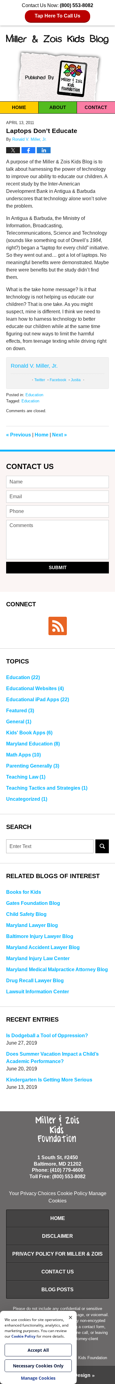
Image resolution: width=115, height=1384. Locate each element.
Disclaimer (57, 1236)
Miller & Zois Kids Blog (57, 39)
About (57, 107)
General (18, 721)
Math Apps (23, 754)
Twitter (39, 380)
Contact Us (30, 466)
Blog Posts (57, 1289)
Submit (58, 567)
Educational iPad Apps (37, 699)
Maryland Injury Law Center (38, 958)
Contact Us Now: (57, 10)
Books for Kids (23, 892)
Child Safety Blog (26, 914)
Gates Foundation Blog (33, 903)
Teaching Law (25, 777)
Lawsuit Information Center (37, 991)
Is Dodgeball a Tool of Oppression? (47, 1035)
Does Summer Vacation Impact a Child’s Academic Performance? (52, 1057)
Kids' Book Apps (29, 732)
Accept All (38, 1350)
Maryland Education (33, 743)
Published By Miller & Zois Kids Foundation (58, 75)
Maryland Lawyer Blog (32, 925)
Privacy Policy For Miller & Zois (57, 1254)
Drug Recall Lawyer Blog (35, 980)
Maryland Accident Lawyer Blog (43, 947)
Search (102, 846)
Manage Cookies (38, 1378)
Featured (20, 710)
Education (34, 395)
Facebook (58, 380)
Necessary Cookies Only (38, 1366)
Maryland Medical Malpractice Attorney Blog (57, 969)
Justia (76, 380)
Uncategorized (26, 799)
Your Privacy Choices (32, 1193)
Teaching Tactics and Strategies (46, 788)
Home (19, 107)
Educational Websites (35, 688)
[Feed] (57, 626)
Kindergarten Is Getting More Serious (49, 1079)
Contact (96, 107)
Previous (18, 434)
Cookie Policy (72, 1193)
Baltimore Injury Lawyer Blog (39, 936)
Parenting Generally (32, 765)
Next (59, 434)
